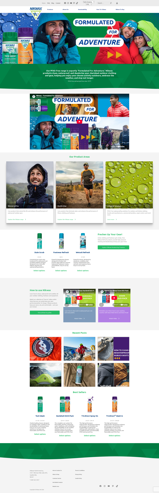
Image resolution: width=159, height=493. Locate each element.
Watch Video (78, 318)
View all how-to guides (45, 312)
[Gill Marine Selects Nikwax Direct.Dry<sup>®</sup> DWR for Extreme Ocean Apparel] (79, 349)
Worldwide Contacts (58, 482)
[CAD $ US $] (89, 4)
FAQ (48, 3)
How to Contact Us (57, 470)
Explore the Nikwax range (16, 219)
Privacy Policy (78, 474)
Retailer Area (56, 486)
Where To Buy (120, 9)
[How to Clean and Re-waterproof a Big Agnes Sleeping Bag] (45, 349)
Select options (39, 271)
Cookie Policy (78, 478)
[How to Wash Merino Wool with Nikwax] (79, 375)
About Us (65, 9)
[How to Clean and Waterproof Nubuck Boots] (113, 349)
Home (44, 3)
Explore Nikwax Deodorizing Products (113, 247)
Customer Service (57, 478)
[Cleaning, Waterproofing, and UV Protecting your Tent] (45, 375)
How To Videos (101, 9)
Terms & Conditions (80, 470)
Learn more (110, 219)
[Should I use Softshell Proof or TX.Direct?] (113, 375)
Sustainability (82, 9)
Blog (52, 3)
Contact (58, 3)
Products (50, 9)
